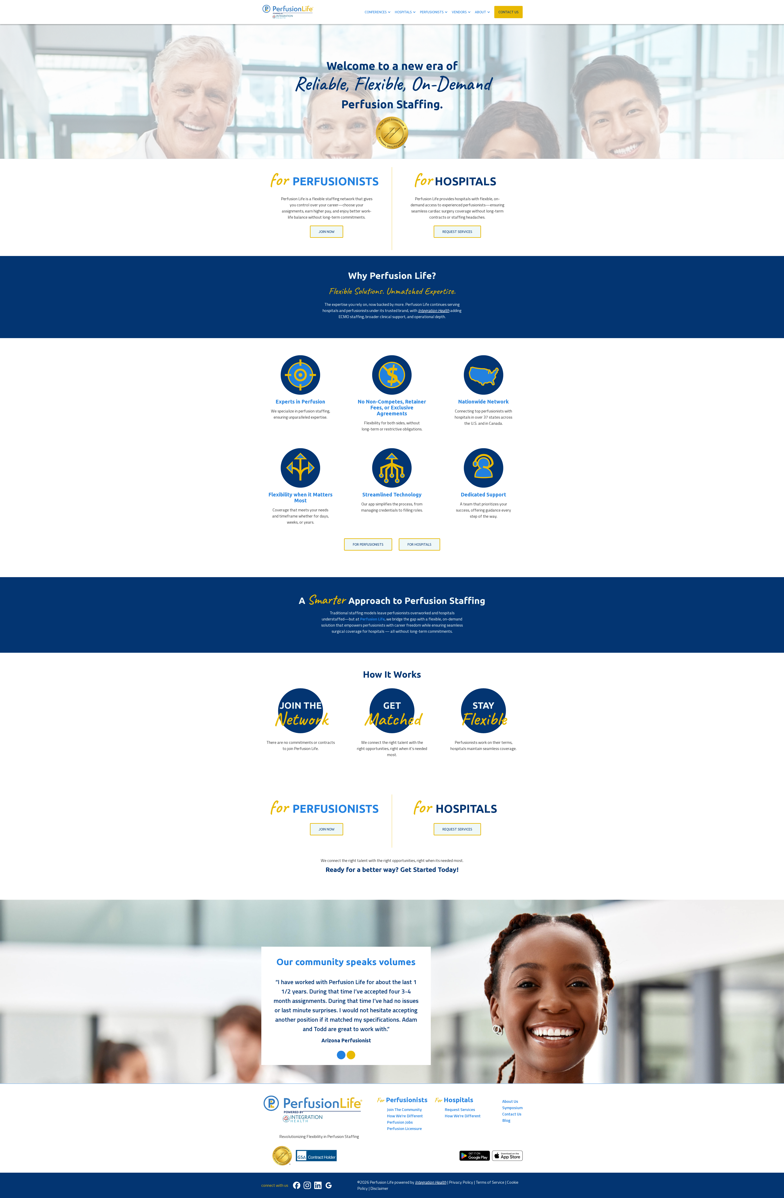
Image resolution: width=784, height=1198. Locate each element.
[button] (380, 12)
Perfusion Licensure (404, 1128)
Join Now (326, 232)
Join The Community (404, 1109)
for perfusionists (368, 544)
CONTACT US (508, 12)
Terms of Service (490, 1182)
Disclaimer (379, 1188)
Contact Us (511, 1114)
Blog (506, 1120)
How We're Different (405, 1116)
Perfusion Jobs (400, 1122)
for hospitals (419, 544)
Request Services (457, 232)
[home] (288, 12)
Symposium (512, 1107)
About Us (510, 1101)
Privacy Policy (461, 1182)
